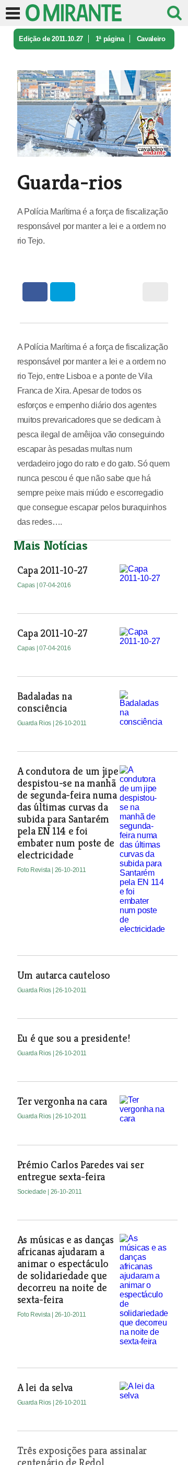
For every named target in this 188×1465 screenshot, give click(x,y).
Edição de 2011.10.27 (51, 39)
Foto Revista (34, 870)
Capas (27, 585)
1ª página (110, 39)
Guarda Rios (35, 723)
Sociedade (32, 1191)
